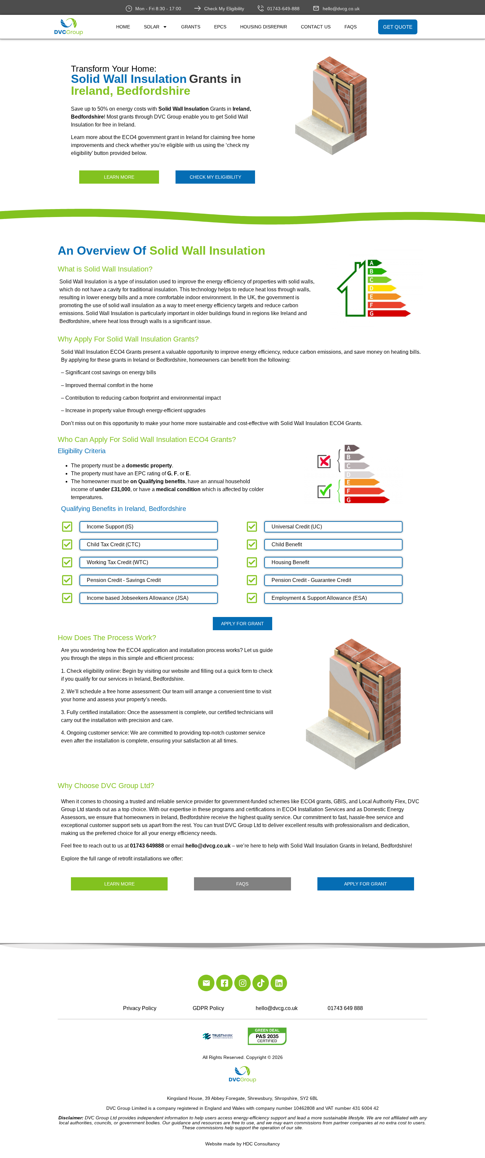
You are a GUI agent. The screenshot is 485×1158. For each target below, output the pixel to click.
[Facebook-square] (224, 983)
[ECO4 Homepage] (355, 105)
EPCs (220, 26)
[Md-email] (206, 983)
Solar (151, 26)
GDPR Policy (208, 1008)
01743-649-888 (283, 8)
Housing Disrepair (263, 26)
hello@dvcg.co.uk (341, 8)
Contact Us (316, 26)
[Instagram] (242, 983)
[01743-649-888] (260, 8)
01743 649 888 (345, 1008)
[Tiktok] (260, 983)
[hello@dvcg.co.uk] (316, 8)
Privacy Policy (139, 1008)
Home (123, 26)
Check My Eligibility (224, 8)
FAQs (350, 26)
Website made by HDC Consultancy (242, 1143)
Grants (190, 26)
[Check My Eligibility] (197, 8)
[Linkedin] (279, 983)
